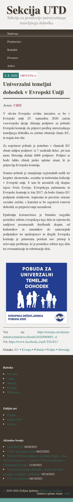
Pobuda (39, 349)
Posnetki (12, 388)
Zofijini (11, 415)
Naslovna (12, 33)
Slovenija (64, 349)
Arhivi (11, 66)
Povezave (12, 58)
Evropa (26, 349)
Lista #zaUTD (15, 447)
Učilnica (12, 424)
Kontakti (12, 50)
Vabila (10, 378)
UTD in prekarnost (18, 478)
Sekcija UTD (14, 419)
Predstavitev (14, 41)
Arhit (67, 493)
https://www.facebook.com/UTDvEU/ (33, 341)
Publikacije (13, 392)
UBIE (17, 105)
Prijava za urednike (51, 490)
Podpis (51, 349)
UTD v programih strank (21, 451)
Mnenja (11, 383)
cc (4, 490)
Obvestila (12, 374)
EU (17, 349)
